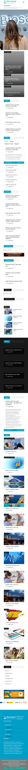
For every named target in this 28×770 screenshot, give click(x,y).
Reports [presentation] (17, 144)
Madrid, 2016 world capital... (12, 470)
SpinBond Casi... (8, 725)
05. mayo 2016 (10, 510)
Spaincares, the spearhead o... (13, 641)
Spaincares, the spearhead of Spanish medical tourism (13, 7)
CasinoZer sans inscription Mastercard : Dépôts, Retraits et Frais (13, 80)
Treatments (7, 683)
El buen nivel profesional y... (12, 622)
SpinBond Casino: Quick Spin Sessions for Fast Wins (13, 67)
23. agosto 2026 (10, 83)
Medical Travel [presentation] (8, 144)
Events (6, 670)
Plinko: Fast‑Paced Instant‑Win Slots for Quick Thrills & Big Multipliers (13, 237)
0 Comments (9, 162)
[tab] (6, 141)
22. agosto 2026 (10, 95)
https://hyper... (8, 734)
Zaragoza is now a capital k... (12, 546)
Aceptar (5, 768)
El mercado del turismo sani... (12, 565)
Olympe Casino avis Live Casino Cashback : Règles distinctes (13, 129)
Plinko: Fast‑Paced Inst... (11, 184)
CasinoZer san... (8, 729)
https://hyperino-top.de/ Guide (12, 92)
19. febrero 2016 (10, 567)
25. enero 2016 (10, 662)
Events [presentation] (6, 141)
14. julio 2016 (9, 472)
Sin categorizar (7, 51)
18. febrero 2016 (10, 529)
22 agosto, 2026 (9, 736)
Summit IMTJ (7, 681)
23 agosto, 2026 (9, 727)
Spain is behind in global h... (12, 660)
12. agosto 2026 (10, 406)
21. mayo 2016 (10, 491)
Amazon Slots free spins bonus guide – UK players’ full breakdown (14, 402)
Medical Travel (7, 438)
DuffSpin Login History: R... (12, 179)
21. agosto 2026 (10, 186)
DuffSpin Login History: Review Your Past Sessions (13, 228)
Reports (12, 438)
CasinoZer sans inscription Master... (13, 363)
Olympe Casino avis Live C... (12, 175)
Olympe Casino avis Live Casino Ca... (14, 386)
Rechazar (11, 768)
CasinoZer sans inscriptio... (12, 165)
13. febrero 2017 (10, 453)
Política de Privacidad (20, 768)
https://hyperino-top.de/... (11, 170)
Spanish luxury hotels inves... (12, 508)
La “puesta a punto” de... (11, 451)
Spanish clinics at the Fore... (12, 527)
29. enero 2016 (10, 643)
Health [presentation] (12, 141)
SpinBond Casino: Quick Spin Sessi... (13, 350)
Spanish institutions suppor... (12, 489)
